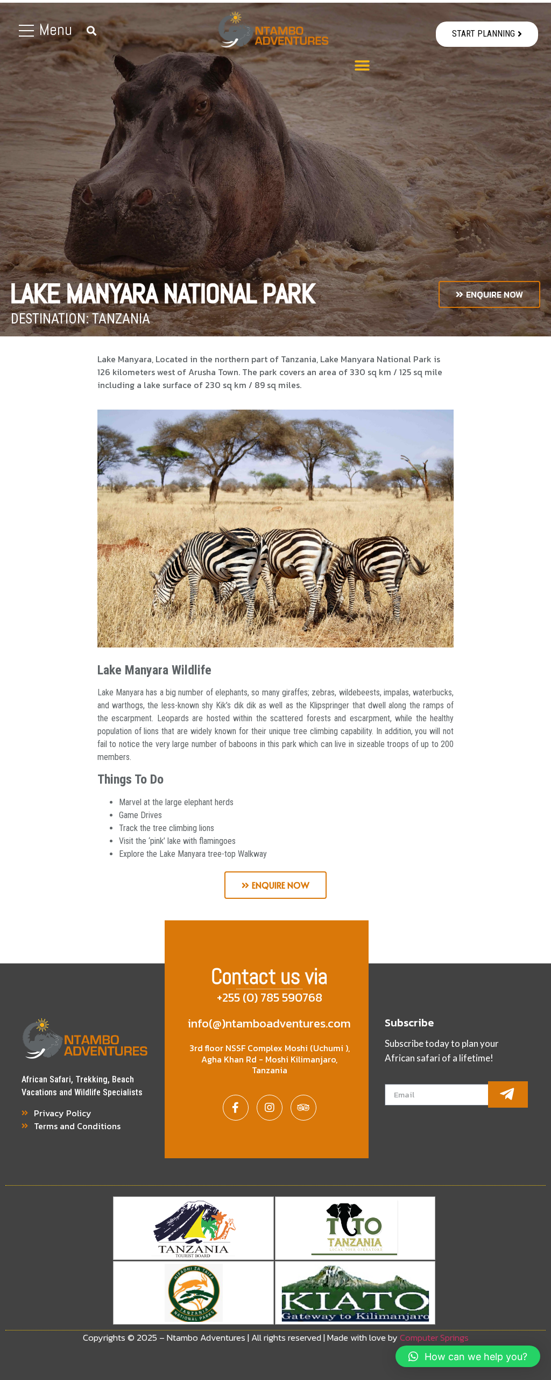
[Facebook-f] (236, 1108)
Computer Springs (434, 1337)
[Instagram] (269, 1108)
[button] (487, 34)
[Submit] (508, 1094)
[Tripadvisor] (303, 1108)
